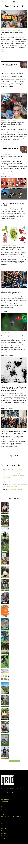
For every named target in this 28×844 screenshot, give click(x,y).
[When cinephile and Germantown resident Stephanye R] (4, 572)
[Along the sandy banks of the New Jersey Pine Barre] (4, 546)
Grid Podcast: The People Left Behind (11, 817)
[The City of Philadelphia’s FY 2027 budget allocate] (4, 624)
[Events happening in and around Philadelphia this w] (4, 611)
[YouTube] (10, 793)
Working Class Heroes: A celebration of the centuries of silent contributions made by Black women (13, 389)
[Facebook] (2, 793)
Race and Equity (9, 71)
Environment (9, 333)
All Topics (13, 30)
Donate (3, 831)
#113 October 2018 (5, 30)
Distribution (4, 833)
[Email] (13, 793)
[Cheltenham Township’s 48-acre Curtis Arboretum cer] (4, 649)
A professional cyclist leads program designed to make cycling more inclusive (13, 124)
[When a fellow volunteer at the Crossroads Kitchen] (4, 508)
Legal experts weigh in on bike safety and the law (13, 204)
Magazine (3, 836)
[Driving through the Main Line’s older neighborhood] (4, 701)
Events (2, 809)
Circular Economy (5, 807)
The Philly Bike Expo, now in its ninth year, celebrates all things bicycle (13, 432)
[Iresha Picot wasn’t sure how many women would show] (4, 521)
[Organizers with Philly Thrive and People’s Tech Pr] (4, 559)
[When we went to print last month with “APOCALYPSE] (4, 598)
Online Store (4, 828)
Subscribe (3, 814)
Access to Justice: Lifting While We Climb (12, 157)
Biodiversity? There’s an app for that (13, 336)
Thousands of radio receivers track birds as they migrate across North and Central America (14, 475)
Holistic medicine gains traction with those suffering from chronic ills (13, 249)
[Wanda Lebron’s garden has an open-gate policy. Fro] (4, 714)
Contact (3, 838)
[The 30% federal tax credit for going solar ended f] (4, 585)
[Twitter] (5, 793)
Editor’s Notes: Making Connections (13, 73)
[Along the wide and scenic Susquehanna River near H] (4, 533)
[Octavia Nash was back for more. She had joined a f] (4, 727)
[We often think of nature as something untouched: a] (4, 740)
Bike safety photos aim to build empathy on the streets (11, 293)
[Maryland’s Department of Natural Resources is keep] (4, 662)
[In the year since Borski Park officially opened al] (4, 688)
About (2, 823)
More (2, 51)
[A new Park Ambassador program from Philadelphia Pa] (4, 637)
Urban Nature (17, 333)
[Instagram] (7, 793)
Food (18, 30)
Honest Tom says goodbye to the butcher (12, 33)
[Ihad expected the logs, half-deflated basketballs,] (4, 752)
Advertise (3, 812)
